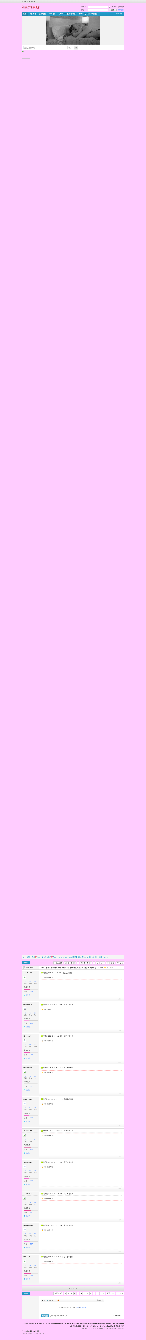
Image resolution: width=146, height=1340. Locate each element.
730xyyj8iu (27, 1257)
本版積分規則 (117, 1315)
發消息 (28, 995)
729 (35, 981)
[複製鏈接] (110, 968)
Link (50, 1300)
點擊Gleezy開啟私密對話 (67, 14)
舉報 (119, 999)
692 (35, 1076)
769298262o (27, 1162)
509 (30, 1202)
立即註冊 (121, 10)
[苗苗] (24, 967)
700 (35, 1013)
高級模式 (100, 1300)
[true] (76, 47)
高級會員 (27, 987)
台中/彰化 (42, 14)
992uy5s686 (27, 1067)
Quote (53, 1300)
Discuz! (33, 1331)
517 (30, 1139)
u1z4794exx (27, 1099)
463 (30, 1076)
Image (47, 1300)
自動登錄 (114, 7)
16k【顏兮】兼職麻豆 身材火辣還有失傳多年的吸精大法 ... (88, 957)
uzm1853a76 (27, 1194)
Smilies (58, 1300)
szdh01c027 (27, 973)
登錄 (77, 1307)
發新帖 (25, 963)
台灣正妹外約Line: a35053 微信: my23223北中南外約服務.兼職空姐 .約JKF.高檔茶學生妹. (24, 957)
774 (35, 1139)
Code (56, 1300)
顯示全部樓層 (67, 973)
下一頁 (119, 963)
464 (30, 1171)
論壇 (24, 14)
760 (35, 1265)
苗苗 (31, 967)
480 (30, 1044)
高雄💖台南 (36, 957)
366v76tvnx (27, 1131)
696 (35, 1171)
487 (30, 981)
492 (30, 1234)
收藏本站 (32, 1)
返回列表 (59, 963)
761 (35, 1202)
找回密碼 (121, 7)
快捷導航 (119, 14)
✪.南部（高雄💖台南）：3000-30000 (54, 957)
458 (30, 1108)
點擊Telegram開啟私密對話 (88, 14)
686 (35, 1108)
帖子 (70, 48)
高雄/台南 (52, 14)
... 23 (102, 963)
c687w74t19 (27, 1004)
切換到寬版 (123, 1)
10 (98, 963)
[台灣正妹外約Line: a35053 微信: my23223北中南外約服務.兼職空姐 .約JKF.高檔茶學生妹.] (31, 9)
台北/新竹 (32, 14)
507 (30, 1265)
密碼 (82, 10)
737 (35, 1234)
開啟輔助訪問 (121, 1)
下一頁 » (73, 1288)
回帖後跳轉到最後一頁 (59, 1316)
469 (30, 1013)
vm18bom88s (28, 1225)
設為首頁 (25, 1)
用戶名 (82, 6)
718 (35, 1044)
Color (45, 1300)
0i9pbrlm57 (27, 1036)
